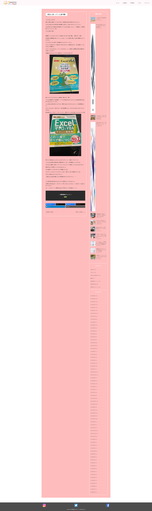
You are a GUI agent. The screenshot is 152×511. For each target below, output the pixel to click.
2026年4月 (93, 301)
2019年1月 (93, 483)
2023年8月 (93, 380)
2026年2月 (93, 307)
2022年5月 (93, 415)
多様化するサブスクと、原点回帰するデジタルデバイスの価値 (101, 249)
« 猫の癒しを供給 (49, 211)
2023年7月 (93, 383)
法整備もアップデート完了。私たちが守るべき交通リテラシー (101, 256)
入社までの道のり (94, 275)
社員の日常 (93, 284)
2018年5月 (93, 492)
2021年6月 (93, 442)
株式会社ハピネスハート (75, 509)
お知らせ (92, 269)
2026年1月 (93, 310)
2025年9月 (93, 322)
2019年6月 (93, 477)
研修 (91, 278)
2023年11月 (93, 374)
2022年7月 (93, 410)
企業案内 (125, 3)
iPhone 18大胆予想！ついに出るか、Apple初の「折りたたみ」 (101, 221)
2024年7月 (93, 357)
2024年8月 (93, 354)
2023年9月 (93, 377)
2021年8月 (93, 439)
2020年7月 (93, 459)
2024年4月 (93, 360)
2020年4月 (93, 468)
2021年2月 (93, 448)
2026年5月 (93, 298)
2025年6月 (93, 325)
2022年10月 (93, 401)
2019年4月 (93, 480)
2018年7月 (93, 489)
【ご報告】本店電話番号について (101, 18)
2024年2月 (93, 366)
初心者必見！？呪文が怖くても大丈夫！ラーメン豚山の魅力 (101, 117)
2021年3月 (93, 445)
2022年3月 (93, 421)
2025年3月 (93, 333)
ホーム (117, 3)
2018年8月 (93, 486)
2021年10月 (93, 436)
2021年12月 (93, 430)
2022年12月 (93, 398)
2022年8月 (93, 407)
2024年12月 (93, 342)
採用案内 (132, 3)
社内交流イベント (94, 281)
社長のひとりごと (94, 287)
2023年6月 (93, 386)
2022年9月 (93, 404)
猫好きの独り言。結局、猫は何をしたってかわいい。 (101, 228)
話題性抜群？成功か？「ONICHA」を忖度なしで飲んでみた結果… (101, 215)
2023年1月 (93, 395)
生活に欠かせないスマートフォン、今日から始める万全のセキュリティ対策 (101, 236)
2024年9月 (93, 351)
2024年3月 (93, 363)
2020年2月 (93, 471)
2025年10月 (93, 319)
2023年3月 (93, 389)
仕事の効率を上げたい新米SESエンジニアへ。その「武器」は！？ (101, 123)
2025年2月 (93, 336)
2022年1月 (93, 427)
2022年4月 (93, 418)
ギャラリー (147, 3)
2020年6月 (93, 462)
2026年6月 (93, 295)
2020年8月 (93, 456)
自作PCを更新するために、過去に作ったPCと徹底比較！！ (101, 25)
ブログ (139, 3)
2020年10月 (93, 451)
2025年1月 (93, 339)
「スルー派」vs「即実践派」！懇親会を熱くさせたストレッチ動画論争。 (101, 243)
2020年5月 (93, 465)
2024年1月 (93, 369)
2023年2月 (93, 392)
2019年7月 (93, 474)
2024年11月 (93, 345)
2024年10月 (93, 348)
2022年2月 (93, 424)
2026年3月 (93, 304)
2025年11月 (93, 316)
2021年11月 (93, 433)
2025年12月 (93, 313)
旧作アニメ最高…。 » (80, 211)
